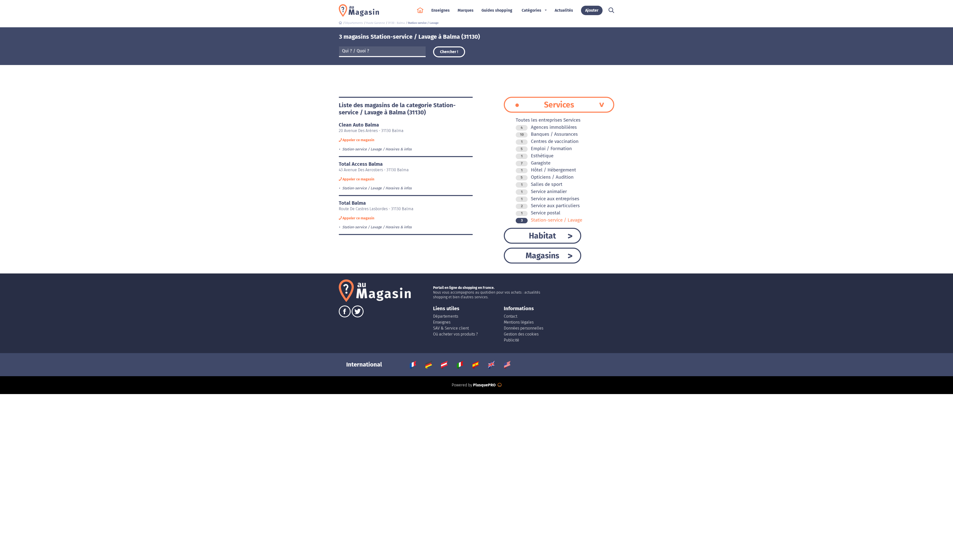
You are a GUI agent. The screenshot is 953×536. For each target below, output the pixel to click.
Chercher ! (449, 51)
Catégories (531, 10)
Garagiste (535, 163)
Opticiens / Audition (547, 177)
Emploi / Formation (546, 148)
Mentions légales (519, 322)
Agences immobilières (549, 127)
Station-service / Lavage (551, 220)
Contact (510, 316)
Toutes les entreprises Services (548, 120)
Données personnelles (523, 328)
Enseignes (441, 322)
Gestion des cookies (521, 334)
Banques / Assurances (549, 134)
